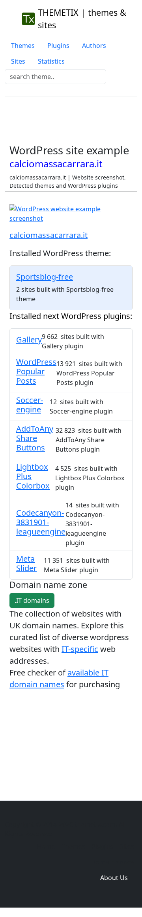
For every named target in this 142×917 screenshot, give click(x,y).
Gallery (29, 339)
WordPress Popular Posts (36, 371)
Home (46, 846)
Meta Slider (26, 563)
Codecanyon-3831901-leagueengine (40, 522)
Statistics (51, 61)
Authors (94, 45)
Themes (23, 45)
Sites (18, 61)
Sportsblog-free (44, 276)
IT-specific (80, 649)
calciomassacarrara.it (48, 235)
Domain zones (112, 862)
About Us (114, 877)
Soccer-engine (29, 405)
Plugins (58, 45)
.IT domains (32, 600)
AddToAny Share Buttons (34, 438)
